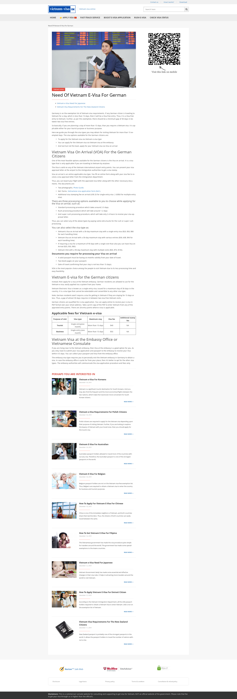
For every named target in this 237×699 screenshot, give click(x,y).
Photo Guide (78, 187)
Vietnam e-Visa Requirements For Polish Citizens (103, 412)
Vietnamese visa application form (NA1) (84, 191)
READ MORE (128, 402)
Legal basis (83, 681)
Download (183, 2)
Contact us (154, 2)
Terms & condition (138, 681)
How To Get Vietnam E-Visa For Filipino (98, 533)
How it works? (169, 2)
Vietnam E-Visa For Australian (94, 444)
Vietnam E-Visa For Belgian (92, 474)
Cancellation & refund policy (167, 681)
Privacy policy (110, 681)
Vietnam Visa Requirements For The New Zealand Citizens (81, 107)
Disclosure (56, 681)
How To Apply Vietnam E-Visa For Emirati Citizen (102, 592)
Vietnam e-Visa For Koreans (92, 379)
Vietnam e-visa (58, 89)
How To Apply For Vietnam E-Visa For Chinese (101, 503)
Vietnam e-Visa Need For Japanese (71, 103)
